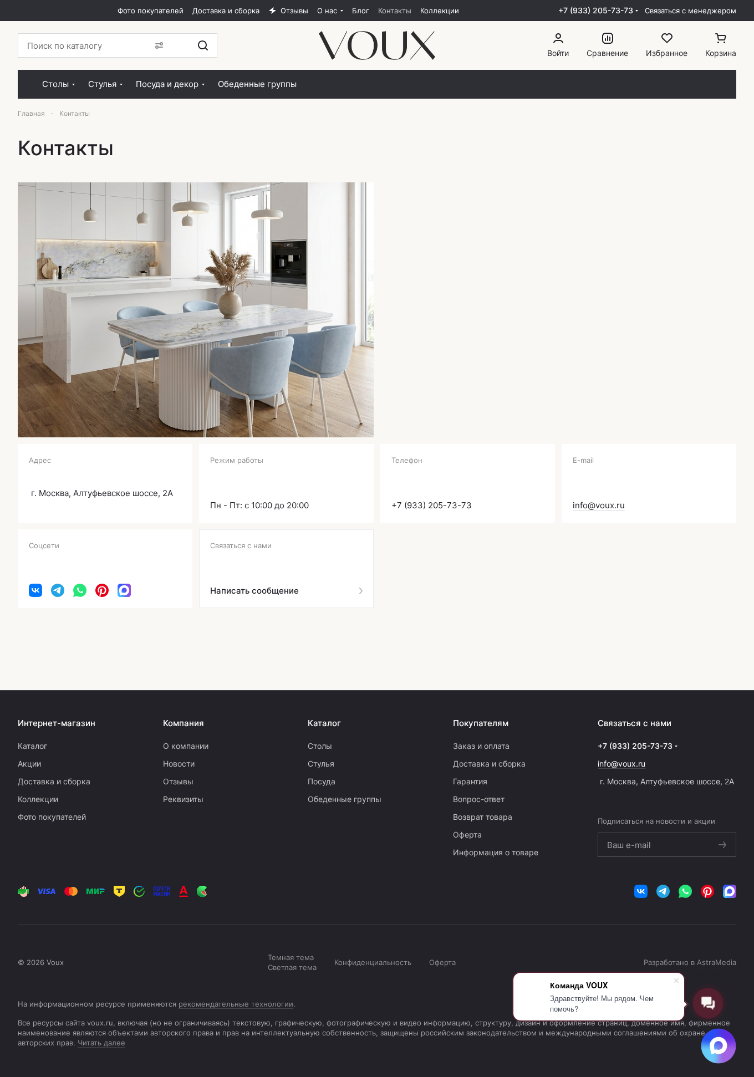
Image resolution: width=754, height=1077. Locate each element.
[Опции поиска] (157, 45)
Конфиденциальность (372, 962)
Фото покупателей (52, 816)
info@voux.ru (599, 505)
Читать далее (101, 1042)
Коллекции (38, 799)
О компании (185, 746)
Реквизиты (183, 799)
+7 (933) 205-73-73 (595, 10)
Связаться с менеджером (690, 10)
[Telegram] (57, 590)
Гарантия (470, 781)
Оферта (467, 834)
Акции (29, 763)
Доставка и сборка (54, 781)
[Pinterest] (102, 590)
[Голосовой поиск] (179, 45)
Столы (320, 746)
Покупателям (480, 723)
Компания (183, 723)
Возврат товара (482, 816)
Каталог (32, 746)
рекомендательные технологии (236, 1003)
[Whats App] (79, 590)
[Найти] (203, 45)
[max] (124, 590)
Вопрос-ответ (479, 799)
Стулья (321, 763)
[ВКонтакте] (35, 590)
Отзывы (178, 781)
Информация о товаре (495, 852)
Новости (179, 763)
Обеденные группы (344, 799)
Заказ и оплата (481, 746)
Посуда (321, 781)
